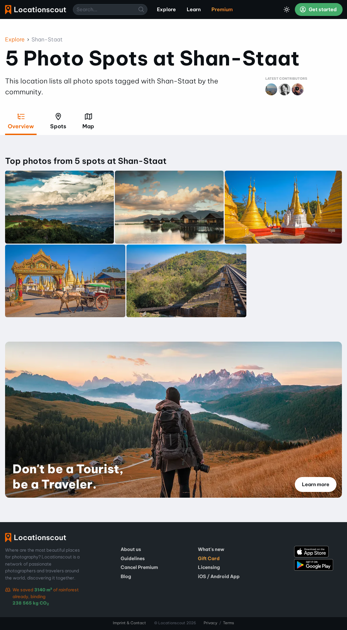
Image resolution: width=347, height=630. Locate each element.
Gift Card (209, 558)
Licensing (209, 567)
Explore (15, 39)
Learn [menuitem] (194, 9)
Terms (228, 623)
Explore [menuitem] (166, 9)
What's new (211, 549)
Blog (126, 576)
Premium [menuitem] (222, 9)
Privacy (210, 623)
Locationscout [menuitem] (35, 9)
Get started (322, 9)
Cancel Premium (139, 567)
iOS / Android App (219, 576)
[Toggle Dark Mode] (286, 9)
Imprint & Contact (129, 623)
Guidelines (133, 558)
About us (131, 549)
